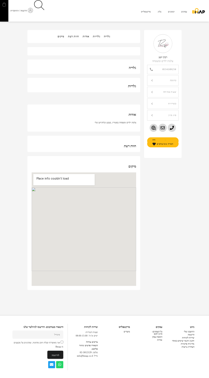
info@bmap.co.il (85, 356)
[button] (162, 80)
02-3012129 (86, 352)
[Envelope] (51, 364)
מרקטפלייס (124, 327)
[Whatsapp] (59, 364)
